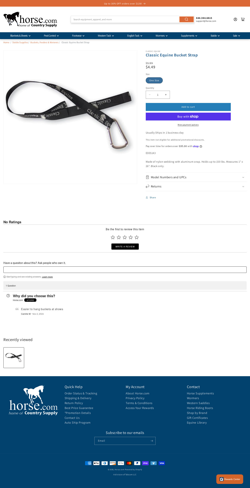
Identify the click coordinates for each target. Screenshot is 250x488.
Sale (235, 35)
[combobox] (132, 19)
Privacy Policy (135, 398)
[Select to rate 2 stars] (118, 237)
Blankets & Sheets (19, 35)
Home (6, 42)
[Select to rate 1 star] (112, 237)
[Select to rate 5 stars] (136, 237)
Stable (214, 35)
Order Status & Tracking (81, 393)
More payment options (188, 124)
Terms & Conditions (139, 403)
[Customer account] (235, 19)
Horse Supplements (200, 393)
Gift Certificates (197, 418)
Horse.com (119, 469)
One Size (154, 80)
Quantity (150, 87)
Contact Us (72, 418)
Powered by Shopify (133, 469)
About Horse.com (137, 393)
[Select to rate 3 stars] (124, 237)
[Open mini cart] (243, 19)
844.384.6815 (204, 18)
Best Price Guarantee (79, 408)
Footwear (76, 35)
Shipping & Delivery (78, 398)
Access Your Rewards (140, 408)
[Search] (186, 19)
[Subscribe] (151, 441)
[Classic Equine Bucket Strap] (13, 357)
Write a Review (125, 246)
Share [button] (153, 197)
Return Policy (74, 403)
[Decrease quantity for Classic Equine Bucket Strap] (150, 95)
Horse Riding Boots (200, 408)
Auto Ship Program (78, 422)
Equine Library (197, 422)
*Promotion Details (78, 413)
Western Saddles (198, 403)
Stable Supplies (20, 42)
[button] (196, 177)
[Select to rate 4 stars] (130, 237)
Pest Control (50, 35)
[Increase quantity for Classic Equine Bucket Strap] (166, 95)
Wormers (160, 35)
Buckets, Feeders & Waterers (44, 42)
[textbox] (125, 269)
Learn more (47, 276)
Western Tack (104, 35)
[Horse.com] (30, 19)
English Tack (133, 35)
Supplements (187, 35)
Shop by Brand (197, 413)
